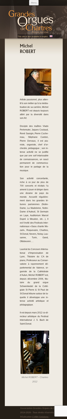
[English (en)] (51, 36)
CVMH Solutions (40, 417)
